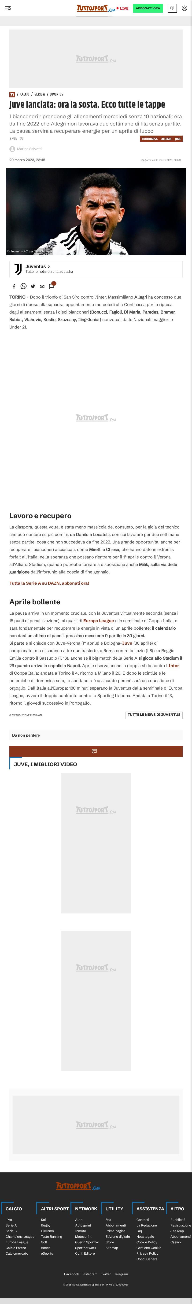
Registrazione (180, 1225)
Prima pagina (116, 1231)
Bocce (46, 1248)
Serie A (40, 94)
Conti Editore (85, 1253)
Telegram (121, 1274)
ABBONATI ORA (148, 8)
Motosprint (83, 1236)
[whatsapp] (23, 286)
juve (178, 139)
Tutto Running (51, 1236)
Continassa (150, 139)
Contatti (143, 1220)
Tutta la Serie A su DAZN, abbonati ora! (49, 583)
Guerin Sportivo (87, 1242)
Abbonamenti (116, 1225)
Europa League (98, 620)
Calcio (24, 94)
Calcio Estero (16, 1248)
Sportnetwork (85, 1248)
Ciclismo (47, 1231)
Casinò (175, 1242)
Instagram (89, 1274)
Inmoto (80, 1231)
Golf (44, 1242)
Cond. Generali (148, 1259)
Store (110, 1242)
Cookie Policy (147, 1242)
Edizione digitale (118, 1236)
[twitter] (32, 286)
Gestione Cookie (149, 1248)
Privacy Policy (148, 1253)
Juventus (56, 94)
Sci (43, 1220)
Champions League (20, 1236)
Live (124, 8)
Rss (108, 1220)
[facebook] (14, 286)
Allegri (166, 139)
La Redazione (147, 1225)
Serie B (11, 1231)
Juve (127, 643)
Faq (139, 1231)
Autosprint (83, 1225)
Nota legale (145, 1236)
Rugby (46, 1225)
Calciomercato (17, 1253)
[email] (42, 286)
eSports (47, 1253)
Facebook (71, 1274)
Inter (174, 665)
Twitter (106, 1274)
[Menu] (8, 8)
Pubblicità (177, 1220)
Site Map (177, 1231)
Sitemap (112, 1248)
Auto (78, 1220)
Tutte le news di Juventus (154, 714)
